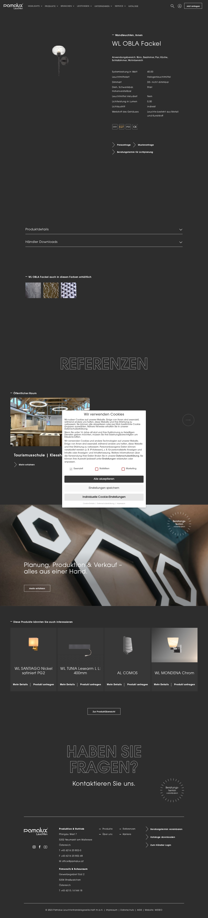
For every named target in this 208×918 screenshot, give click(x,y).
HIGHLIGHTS (34, 6)
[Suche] (173, 6)
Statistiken (104, 469)
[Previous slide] (20, 420)
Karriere (127, 834)
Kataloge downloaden (162, 837)
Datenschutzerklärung (127, 456)
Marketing (131, 469)
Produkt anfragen (43, 685)
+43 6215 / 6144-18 (71, 891)
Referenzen (129, 829)
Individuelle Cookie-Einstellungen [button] (104, 497)
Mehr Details (20, 685)
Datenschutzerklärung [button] (106, 503)
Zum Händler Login (160, 845)
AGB (139, 910)
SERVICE (119, 6)
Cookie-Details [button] (89, 503)
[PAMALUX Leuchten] (13, 6)
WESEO (158, 910)
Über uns (107, 834)
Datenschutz (127, 910)
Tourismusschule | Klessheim (41, 454)
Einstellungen (109, 459)
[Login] (180, 6)
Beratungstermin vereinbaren (166, 829)
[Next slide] (188, 420)
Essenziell (78, 469)
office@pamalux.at (73, 861)
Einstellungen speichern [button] (104, 488)
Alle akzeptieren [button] (104, 479)
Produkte (107, 829)
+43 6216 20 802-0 (71, 850)
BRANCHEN (66, 6)
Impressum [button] (121, 503)
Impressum (112, 910)
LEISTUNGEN (83, 6)
